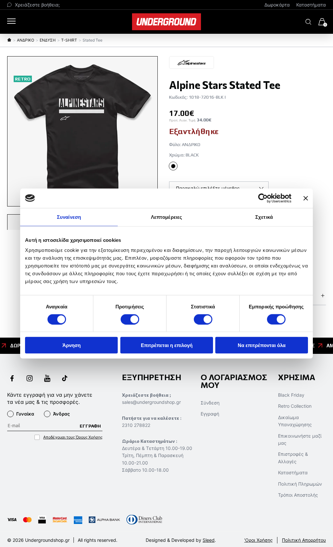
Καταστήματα (311, 4)
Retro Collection (295, 406)
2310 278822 (136, 425)
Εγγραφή (210, 413)
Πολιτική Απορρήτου (304, 540)
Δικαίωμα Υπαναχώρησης (295, 421)
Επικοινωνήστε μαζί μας (300, 439)
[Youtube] (47, 379)
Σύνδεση (210, 402)
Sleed (209, 540)
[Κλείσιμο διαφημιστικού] (305, 198)
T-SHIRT (69, 40)
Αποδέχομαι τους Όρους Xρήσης (72, 437)
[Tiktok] (65, 379)
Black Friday (291, 395)
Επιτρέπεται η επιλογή (167, 345)
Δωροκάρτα (277, 4)
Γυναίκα (25, 413)
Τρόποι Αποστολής (298, 495)
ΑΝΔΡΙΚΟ (25, 40)
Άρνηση (71, 345)
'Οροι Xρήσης (258, 540)
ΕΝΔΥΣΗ (48, 40)
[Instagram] (29, 379)
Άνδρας (61, 413)
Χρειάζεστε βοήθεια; (37, 4)
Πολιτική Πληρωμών (300, 484)
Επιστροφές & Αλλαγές (293, 457)
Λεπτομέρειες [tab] (166, 216)
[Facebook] (12, 379)
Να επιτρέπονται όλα (262, 345)
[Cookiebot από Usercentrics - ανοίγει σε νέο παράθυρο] (262, 198)
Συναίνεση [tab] (69, 216)
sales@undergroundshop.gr (151, 402)
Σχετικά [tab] (264, 216)
